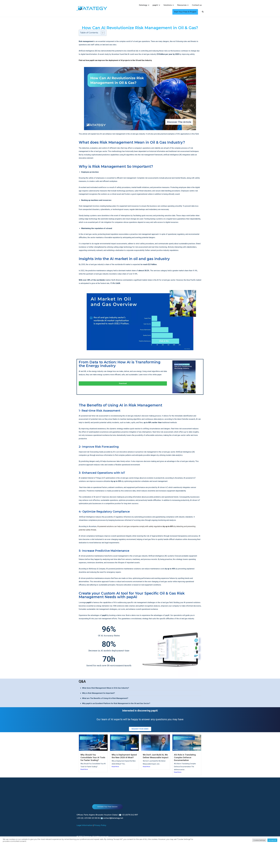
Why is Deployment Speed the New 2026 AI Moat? (124, 756)
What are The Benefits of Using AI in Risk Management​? (105, 698)
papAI (155, 5)
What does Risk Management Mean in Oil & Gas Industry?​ (105, 688)
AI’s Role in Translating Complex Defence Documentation (185, 757)
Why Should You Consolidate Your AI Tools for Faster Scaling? (92, 757)
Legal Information (85, 825)
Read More (84, 769)
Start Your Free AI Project (185, 12)
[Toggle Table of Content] (101, 33)
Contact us (197, 5)
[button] (140, 688)
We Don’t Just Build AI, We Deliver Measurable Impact (155, 756)
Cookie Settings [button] (259, 840)
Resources (182, 5)
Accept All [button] (272, 840)
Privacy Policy (100, 825)
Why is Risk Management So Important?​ (98, 693)
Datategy (143, 5)
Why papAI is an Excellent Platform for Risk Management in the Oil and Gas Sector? (116, 703)
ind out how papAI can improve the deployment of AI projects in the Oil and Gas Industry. (116, 60)
